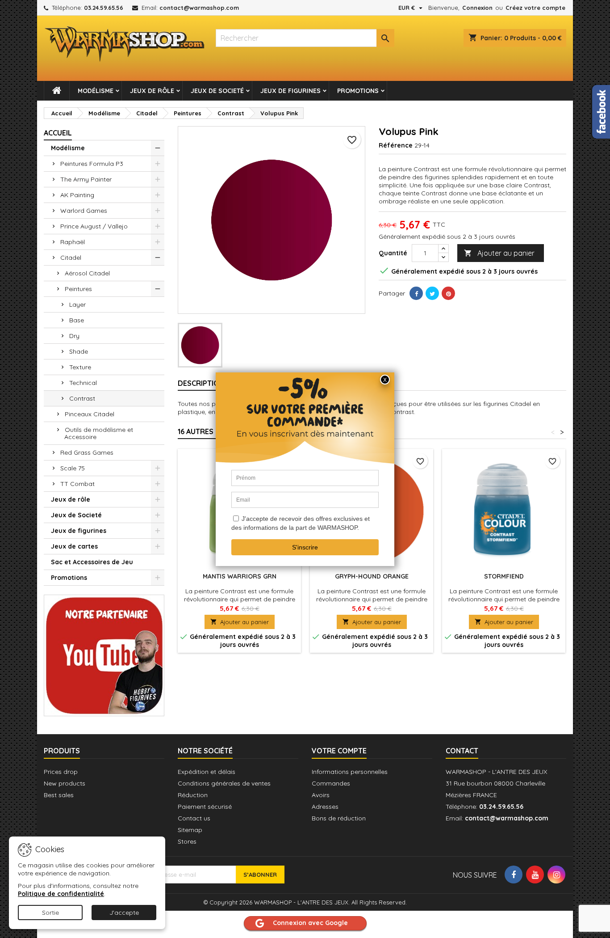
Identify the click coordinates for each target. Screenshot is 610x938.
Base (76, 320)
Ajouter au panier (499, 253)
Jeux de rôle (152, 91)
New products (64, 783)
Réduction (193, 795)
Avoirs (321, 795)
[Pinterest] (448, 293)
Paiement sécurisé (205, 807)
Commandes (331, 783)
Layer (77, 304)
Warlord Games (83, 211)
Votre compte (339, 750)
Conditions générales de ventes (224, 783)
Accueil (58, 132)
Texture (80, 367)
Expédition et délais (206, 772)
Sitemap (190, 830)
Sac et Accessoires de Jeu (92, 562)
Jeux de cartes (74, 546)
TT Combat (77, 484)
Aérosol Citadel (87, 273)
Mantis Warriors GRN (239, 576)
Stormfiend (504, 576)
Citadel (70, 258)
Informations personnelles (350, 772)
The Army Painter (86, 179)
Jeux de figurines (290, 91)
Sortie (50, 912)
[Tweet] (432, 293)
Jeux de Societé (217, 91)
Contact (462, 750)
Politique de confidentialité (61, 894)
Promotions (358, 91)
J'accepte (124, 912)
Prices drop (61, 772)
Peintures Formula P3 (91, 164)
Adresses (325, 807)
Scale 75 (72, 468)
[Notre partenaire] (104, 655)
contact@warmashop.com (199, 7)
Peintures (78, 289)
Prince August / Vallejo (94, 226)
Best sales (59, 795)
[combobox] (305, 38)
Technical (83, 383)
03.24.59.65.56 (103, 7)
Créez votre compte (535, 7)
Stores (187, 841)
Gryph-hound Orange (372, 576)
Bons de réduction (339, 818)
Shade (78, 351)
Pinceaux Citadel (89, 414)
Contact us (194, 818)
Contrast (82, 398)
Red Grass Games (86, 452)
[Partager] (416, 293)
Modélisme (95, 91)
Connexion (477, 7)
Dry (74, 336)
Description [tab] (201, 383)
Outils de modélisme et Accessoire (98, 433)
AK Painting (77, 195)
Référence (396, 145)
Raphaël (72, 242)
